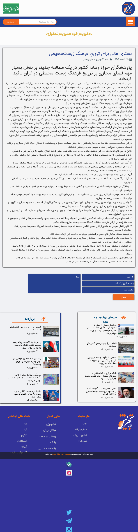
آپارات (24, 447)
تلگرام (24, 435)
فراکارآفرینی (49, 430)
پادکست (51, 442)
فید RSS (82, 441)
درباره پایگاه (81, 429)
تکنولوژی (51, 424)
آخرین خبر (88, 59)
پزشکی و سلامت (47, 436)
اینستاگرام (22, 441)
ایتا (25, 429)
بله (25, 424)
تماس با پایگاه (80, 435)
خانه (84, 424)
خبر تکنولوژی (102, 59)
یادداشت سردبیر (47, 448)
